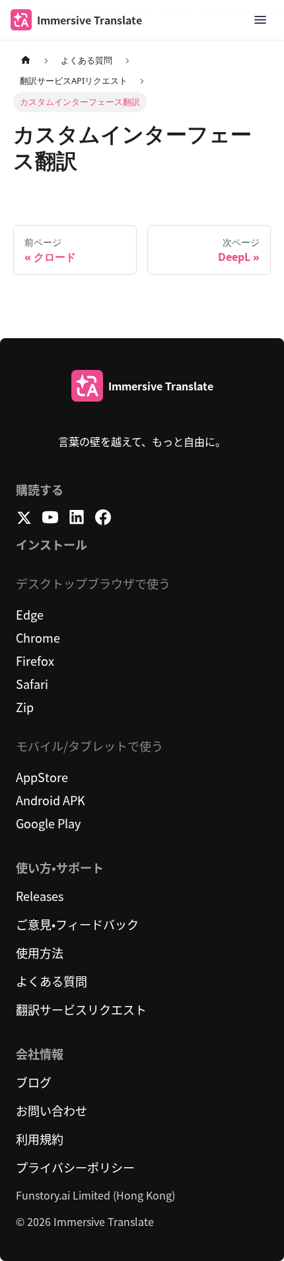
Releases (39, 895)
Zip (25, 706)
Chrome (38, 637)
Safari (32, 683)
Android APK (50, 800)
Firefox (35, 660)
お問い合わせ (51, 1110)
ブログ (34, 1082)
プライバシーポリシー (75, 1167)
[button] (260, 20)
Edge (30, 614)
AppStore (42, 776)
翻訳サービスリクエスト (81, 1009)
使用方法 (39, 952)
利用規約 (39, 1138)
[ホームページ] (25, 60)
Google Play (48, 823)
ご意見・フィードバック (77, 924)
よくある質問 (51, 981)
